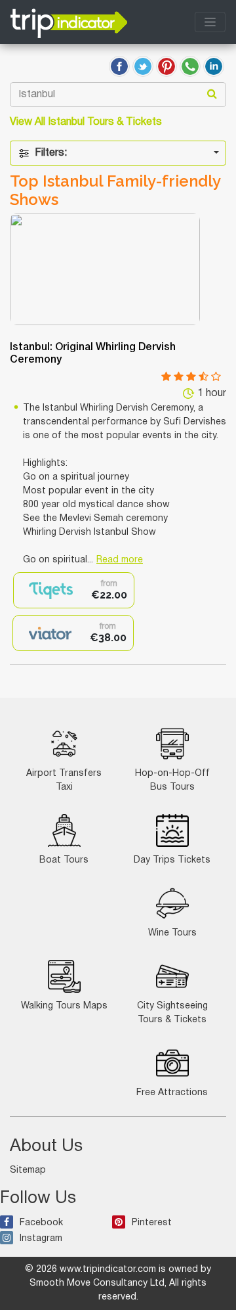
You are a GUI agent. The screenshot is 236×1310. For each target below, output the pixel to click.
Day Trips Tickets (172, 860)
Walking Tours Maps (64, 1006)
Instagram (41, 1238)
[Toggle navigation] (210, 22)
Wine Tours (172, 933)
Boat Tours (63, 860)
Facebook (41, 1223)
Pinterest (152, 1223)
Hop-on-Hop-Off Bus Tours (172, 780)
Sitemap (28, 1170)
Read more (119, 560)
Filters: (51, 153)
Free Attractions (172, 1093)
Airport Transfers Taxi (64, 780)
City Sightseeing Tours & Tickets (172, 1013)
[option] (73, 590)
